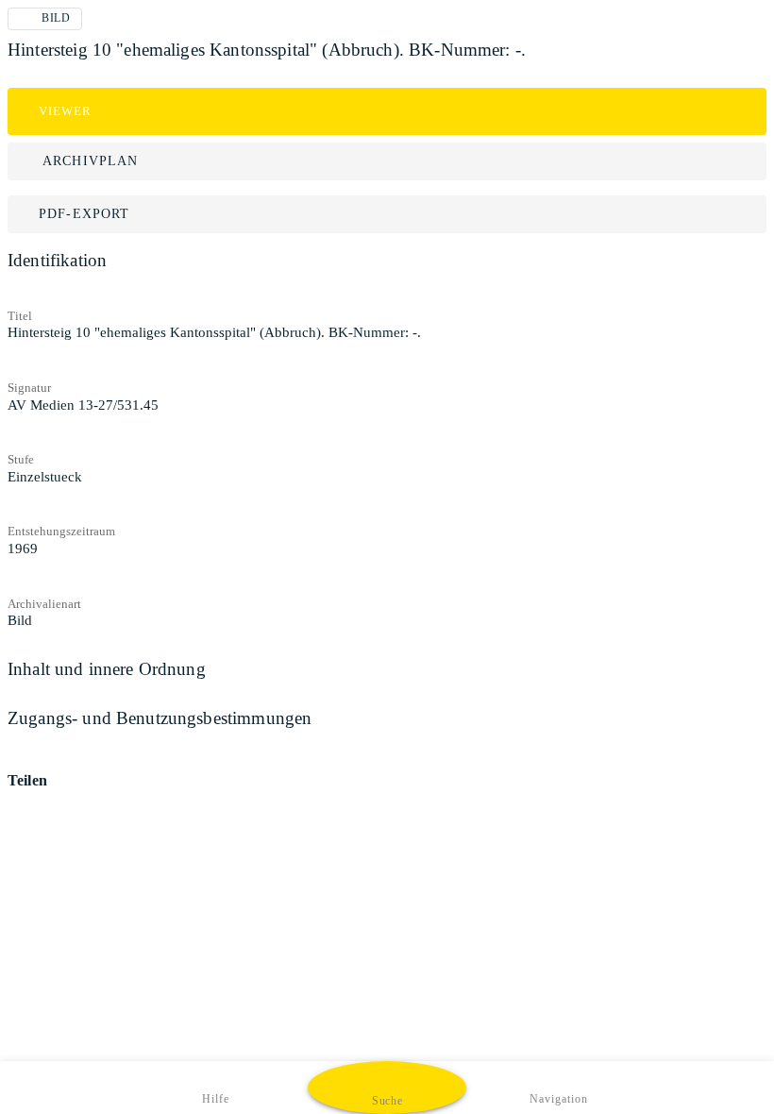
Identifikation (57, 260)
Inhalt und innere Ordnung (107, 669)
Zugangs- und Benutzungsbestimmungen (159, 718)
